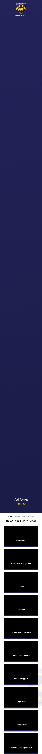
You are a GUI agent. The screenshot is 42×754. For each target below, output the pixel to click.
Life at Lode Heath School (24, 516)
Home (10, 516)
